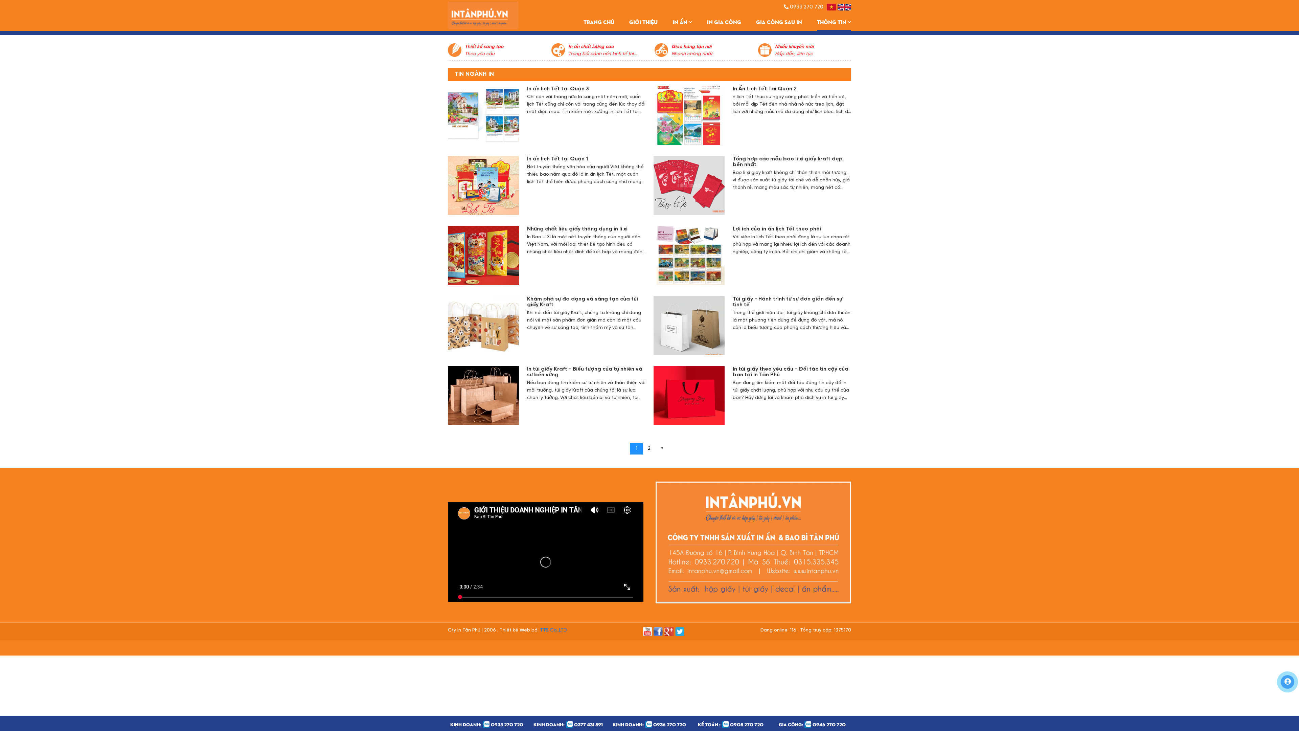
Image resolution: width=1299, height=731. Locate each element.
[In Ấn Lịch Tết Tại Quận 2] (689, 115)
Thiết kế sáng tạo (484, 46)
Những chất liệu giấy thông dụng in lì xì (577, 229)
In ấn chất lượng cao (591, 46)
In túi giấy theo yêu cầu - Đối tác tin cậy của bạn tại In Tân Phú (790, 372)
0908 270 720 (747, 724)
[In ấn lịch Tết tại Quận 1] (483, 185)
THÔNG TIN (832, 21)
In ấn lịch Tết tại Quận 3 (558, 89)
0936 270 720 (669, 724)
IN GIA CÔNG (724, 21)
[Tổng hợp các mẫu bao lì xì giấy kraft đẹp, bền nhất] (689, 185)
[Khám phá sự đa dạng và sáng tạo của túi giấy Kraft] (483, 325)
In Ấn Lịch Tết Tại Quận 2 (765, 89)
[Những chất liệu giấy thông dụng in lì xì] (483, 255)
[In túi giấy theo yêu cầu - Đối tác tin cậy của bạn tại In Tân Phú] (689, 395)
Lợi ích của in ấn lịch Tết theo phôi (777, 229)
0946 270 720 (829, 724)
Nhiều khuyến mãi (794, 46)
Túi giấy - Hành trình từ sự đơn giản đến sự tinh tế (787, 302)
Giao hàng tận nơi (691, 46)
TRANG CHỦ (599, 21)
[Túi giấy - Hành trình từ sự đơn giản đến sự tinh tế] (689, 325)
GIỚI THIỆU (643, 21)
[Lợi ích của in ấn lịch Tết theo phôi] (689, 255)
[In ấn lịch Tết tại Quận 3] (483, 115)
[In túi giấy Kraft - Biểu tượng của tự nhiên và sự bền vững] (483, 395)
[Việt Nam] (831, 7)
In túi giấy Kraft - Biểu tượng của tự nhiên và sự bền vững (584, 372)
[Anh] (844, 7)
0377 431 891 (588, 724)
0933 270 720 (507, 724)
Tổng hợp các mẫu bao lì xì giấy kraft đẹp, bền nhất (788, 162)
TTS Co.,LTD (553, 630)
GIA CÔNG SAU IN (779, 21)
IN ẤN (681, 21)
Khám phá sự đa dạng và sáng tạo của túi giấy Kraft (582, 302)
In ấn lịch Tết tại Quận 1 (557, 159)
